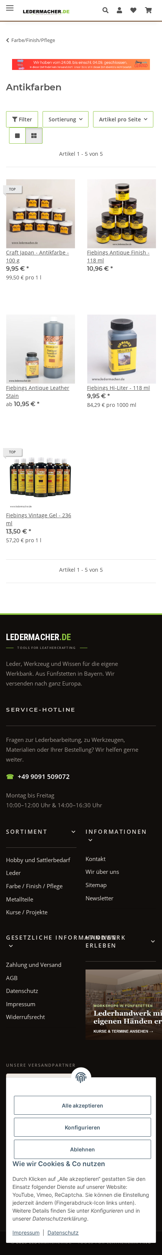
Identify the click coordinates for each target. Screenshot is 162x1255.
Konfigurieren (82, 1127)
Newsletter (99, 898)
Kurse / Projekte (26, 912)
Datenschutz (63, 1232)
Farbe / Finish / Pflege (34, 886)
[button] (107, 10)
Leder (13, 872)
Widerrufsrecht (25, 1017)
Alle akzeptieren (82, 1105)
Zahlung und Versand (33, 964)
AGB (12, 978)
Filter (24, 119)
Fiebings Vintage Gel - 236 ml (38, 519)
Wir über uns (102, 871)
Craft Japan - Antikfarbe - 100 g (37, 256)
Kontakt (95, 859)
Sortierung (62, 119)
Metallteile (19, 899)
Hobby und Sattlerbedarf (38, 860)
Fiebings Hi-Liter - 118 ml (118, 387)
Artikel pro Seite (120, 119)
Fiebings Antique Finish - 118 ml (118, 256)
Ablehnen (82, 1149)
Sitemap (96, 885)
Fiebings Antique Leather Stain (37, 391)
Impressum (26, 1232)
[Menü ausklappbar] (10, 4)
